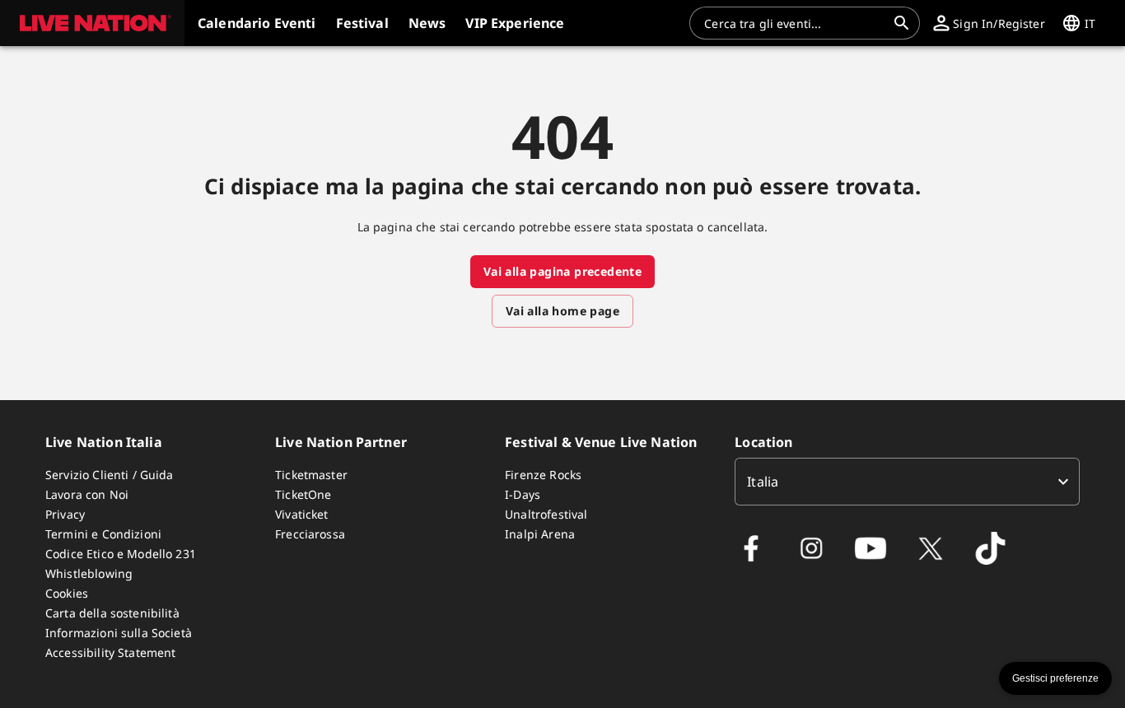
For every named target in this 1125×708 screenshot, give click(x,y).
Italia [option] (762, 482)
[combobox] (795, 23)
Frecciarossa (310, 534)
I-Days (522, 494)
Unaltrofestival (546, 514)
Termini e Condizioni (103, 534)
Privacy (65, 514)
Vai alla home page (562, 311)
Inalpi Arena (540, 534)
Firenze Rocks (543, 474)
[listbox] (907, 482)
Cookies (66, 593)
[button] (92, 23)
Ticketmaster (311, 474)
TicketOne (303, 494)
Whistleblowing (89, 573)
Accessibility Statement (110, 652)
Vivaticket (302, 514)
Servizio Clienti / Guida (109, 474)
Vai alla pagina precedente (562, 271)
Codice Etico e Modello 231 (120, 553)
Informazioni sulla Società (118, 632)
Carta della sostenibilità (112, 613)
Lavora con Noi (86, 494)
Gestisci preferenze (1055, 678)
